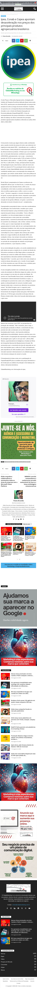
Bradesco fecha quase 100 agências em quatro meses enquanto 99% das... (23, 701)
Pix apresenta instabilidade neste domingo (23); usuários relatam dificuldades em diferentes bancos (18, 538)
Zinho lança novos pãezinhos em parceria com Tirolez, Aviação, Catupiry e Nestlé (30, 553)
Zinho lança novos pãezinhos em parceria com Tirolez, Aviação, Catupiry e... (23, 719)
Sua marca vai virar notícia (17, 979)
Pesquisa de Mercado (6, 962)
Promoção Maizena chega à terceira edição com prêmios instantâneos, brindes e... (22, 737)
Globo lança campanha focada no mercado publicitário (18, 553)
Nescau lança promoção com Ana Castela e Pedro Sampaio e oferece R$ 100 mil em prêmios (6, 538)
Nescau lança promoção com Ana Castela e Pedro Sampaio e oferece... (22, 674)
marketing (27, 461)
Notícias (7, 12)
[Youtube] (29, 908)
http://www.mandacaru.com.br (18, 502)
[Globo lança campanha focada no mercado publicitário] (18, 547)
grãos (18, 461)
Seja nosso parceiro (29, 979)
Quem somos (6, 979)
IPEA (23, 461)
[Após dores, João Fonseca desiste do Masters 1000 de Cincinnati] (5, 747)
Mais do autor (26, 524)
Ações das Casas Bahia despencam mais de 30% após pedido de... (23, 754)
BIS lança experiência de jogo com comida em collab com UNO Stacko (30, 537)
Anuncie (32, 981)
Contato (18, 983)
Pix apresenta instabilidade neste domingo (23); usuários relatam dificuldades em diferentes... (21, 684)
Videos (2, 959)
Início (2, 12)
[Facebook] (13, 40)
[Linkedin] (18, 519)
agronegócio (8, 461)
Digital (2, 956)
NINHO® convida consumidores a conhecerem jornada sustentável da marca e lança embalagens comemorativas (28, 481)
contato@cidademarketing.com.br (21, 904)
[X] (17, 40)
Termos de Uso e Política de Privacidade (19, 981)
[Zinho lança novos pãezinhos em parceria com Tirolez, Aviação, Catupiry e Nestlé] (30, 547)
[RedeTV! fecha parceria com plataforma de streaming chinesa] (5, 729)
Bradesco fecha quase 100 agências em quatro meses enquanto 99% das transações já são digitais (6, 554)
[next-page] (19, 559)
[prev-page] (17, 559)
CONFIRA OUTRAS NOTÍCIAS (14, 524)
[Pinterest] (22, 40)
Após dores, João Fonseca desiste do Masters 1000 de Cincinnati (22, 746)
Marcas (3, 970)
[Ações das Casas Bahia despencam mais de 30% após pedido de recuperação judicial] (5, 756)
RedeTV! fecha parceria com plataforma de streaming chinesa (23, 728)
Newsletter (5, 981)
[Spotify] (21, 519)
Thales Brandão (6, 36)
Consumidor (4, 964)
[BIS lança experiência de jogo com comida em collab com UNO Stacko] (30, 531)
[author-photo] (18, 494)
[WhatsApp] (26, 40)
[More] (30, 40)
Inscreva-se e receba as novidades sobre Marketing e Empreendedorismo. (18, 565)
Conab (14, 461)
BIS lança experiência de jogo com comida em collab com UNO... (21, 692)
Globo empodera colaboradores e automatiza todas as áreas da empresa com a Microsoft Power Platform (9, 481)
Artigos (3, 967)
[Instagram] (16, 519)
